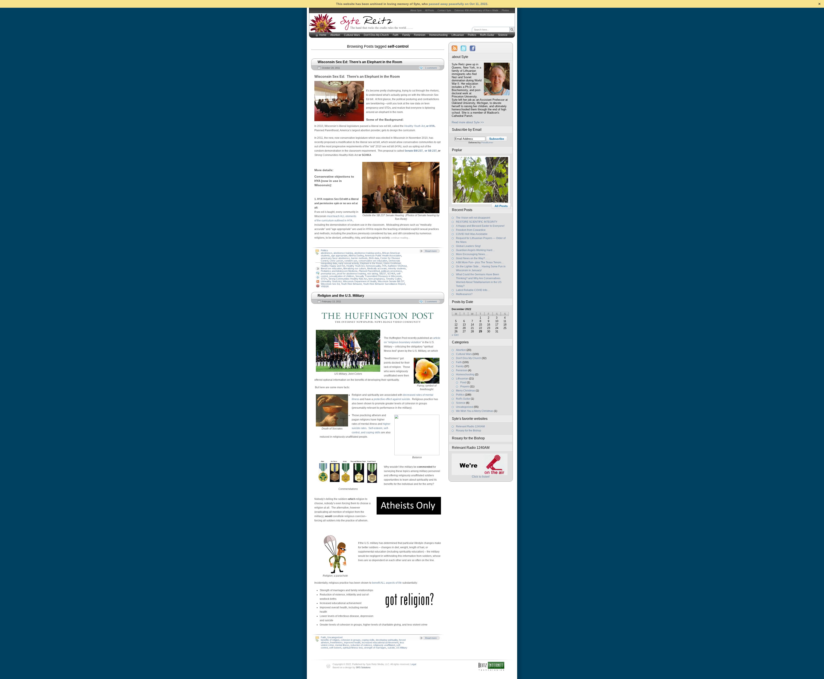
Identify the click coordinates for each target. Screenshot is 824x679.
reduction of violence (361, 645)
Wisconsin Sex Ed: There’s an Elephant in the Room (360, 62)
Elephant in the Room (371, 263)
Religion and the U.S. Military (341, 295)
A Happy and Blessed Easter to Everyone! (480, 225)
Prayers (464, 386)
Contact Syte (444, 10)
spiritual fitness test (353, 647)
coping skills (368, 640)
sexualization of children (341, 276)
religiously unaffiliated (384, 645)
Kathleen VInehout (397, 266)
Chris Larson (336, 260)
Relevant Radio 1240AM (470, 426)
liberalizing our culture (354, 268)
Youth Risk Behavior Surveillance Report (384, 284)
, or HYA (430, 126)
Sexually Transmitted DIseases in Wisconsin (378, 276)
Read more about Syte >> (468, 122)
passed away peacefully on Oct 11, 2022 (458, 4)
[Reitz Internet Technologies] (497, 665)
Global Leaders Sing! (468, 246)
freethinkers (336, 642)
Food (463, 382)
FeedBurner (487, 142)
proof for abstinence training (351, 273)
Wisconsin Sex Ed (330, 284)
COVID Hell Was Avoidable (472, 234)
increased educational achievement (380, 642)
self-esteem (335, 647)
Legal (413, 664)
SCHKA (391, 273)
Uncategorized (334, 637)
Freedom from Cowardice (471, 229)
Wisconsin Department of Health (359, 281)
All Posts (429, 10)
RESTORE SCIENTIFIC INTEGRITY (476, 221)
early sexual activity (348, 263)
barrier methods (359, 258)
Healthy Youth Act (355, 266)
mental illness (342, 645)
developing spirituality (387, 640)
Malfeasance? (464, 294)
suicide (391, 647)
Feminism (419, 35)
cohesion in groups (350, 640)
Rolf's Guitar (487, 35)
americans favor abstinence (335, 258)
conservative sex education (373, 260)
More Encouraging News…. (472, 254)
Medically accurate (377, 268)
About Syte (416, 10)
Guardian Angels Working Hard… (475, 250)
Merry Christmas (465, 390)
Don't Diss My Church (376, 35)
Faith (395, 35)
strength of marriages (375, 647)
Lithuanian (457, 35)
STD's (324, 278)
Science (502, 35)
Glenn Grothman (392, 263)
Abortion (335, 35)
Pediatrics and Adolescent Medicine (339, 271)
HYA (384, 266)
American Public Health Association (383, 255)
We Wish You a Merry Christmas (474, 411)
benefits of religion (330, 640)
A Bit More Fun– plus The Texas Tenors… (480, 262)
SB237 (382, 273)
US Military (401, 647)
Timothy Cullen (393, 278)
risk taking (372, 273)
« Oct (455, 334)
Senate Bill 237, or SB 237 (420, 150)
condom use (350, 260)
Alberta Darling (356, 255)
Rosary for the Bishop (468, 430)
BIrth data (374, 258)
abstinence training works (367, 253)
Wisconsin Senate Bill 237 (391, 281)
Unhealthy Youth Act (331, 281)
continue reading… (400, 237)
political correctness (391, 271)
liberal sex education (331, 268)
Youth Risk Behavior (351, 284)
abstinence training (343, 253)
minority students (397, 268)
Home (322, 35)
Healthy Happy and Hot (333, 266)
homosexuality (373, 266)
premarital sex (328, 273)
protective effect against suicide (392, 399)
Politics (472, 35)
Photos (505, 10)
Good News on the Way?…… (473, 258)
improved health (352, 642)
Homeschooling (438, 35)
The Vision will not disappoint (473, 217)
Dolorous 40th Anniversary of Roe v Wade (476, 10)
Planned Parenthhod (369, 271)
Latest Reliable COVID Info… (473, 290)
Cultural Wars (352, 35)
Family (406, 35)
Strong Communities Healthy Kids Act (348, 278)
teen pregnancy (376, 278)
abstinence (326, 253)
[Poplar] (481, 203)
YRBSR (325, 286)
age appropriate (339, 255)
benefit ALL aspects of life (387, 582)
